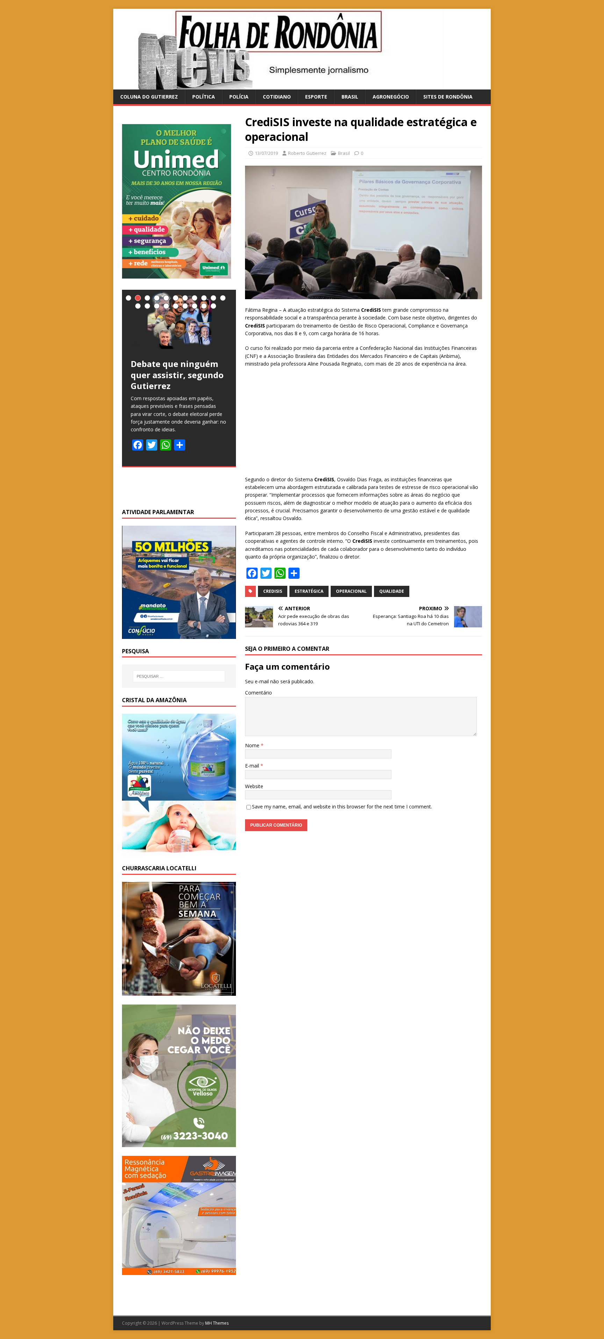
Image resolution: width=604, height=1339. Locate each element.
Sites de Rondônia (448, 96)
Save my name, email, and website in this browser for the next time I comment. (342, 806)
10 (213, 298)
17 (185, 306)
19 (204, 306)
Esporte (316, 96)
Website (254, 786)
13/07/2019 (266, 153)
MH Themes (217, 1323)
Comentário (258, 692)
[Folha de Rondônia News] (288, 85)
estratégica (309, 591)
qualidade (391, 591)
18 (194, 306)
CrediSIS (272, 591)
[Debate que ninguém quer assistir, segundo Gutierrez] (179, 320)
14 (157, 306)
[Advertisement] (363, 424)
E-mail (252, 765)
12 (138, 306)
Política (203, 96)
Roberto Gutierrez (307, 153)
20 (213, 306)
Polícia (239, 96)
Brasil (349, 96)
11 (223, 298)
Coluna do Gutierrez (149, 96)
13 (147, 306)
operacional (351, 591)
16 (176, 306)
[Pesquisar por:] (179, 676)
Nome (253, 745)
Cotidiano (277, 96)
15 (166, 306)
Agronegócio (391, 96)
